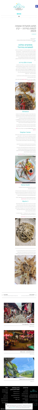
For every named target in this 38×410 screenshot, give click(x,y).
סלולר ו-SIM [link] (17, 399)
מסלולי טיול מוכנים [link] (25, 393)
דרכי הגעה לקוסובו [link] (16, 393)
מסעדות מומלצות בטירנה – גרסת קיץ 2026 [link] (27, 351)
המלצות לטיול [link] (28, 40)
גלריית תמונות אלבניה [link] (4, 398)
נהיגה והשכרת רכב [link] (16, 397)
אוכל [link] (34, 40)
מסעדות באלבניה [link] (22, 40)
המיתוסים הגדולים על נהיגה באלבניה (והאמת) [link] (27, 379)
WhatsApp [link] (36, 405)
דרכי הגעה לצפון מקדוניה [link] (15, 395)
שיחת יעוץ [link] (26, 390)
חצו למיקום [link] (20, 154)
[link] (36, 6)
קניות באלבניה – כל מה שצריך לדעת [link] (28, 324)
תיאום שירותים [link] (25, 392)
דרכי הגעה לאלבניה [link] (16, 391)
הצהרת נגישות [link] (35, 394)
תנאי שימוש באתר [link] (32, 397)
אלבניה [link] (31, 40)
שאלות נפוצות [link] (5, 397)
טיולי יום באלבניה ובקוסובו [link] (25, 399)
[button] (19, 16)
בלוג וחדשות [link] (6, 395)
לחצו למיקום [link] (24, 79)
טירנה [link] (35, 50)
